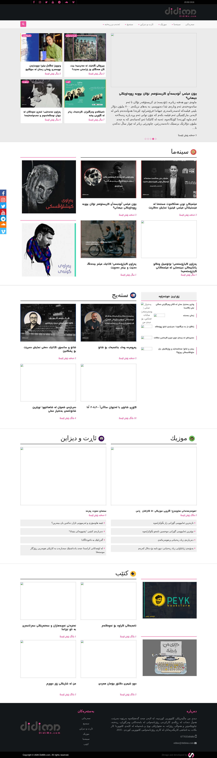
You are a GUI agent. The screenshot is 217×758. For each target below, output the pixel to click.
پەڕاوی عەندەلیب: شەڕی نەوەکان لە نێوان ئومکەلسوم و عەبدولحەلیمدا (42, 114)
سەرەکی (189, 24)
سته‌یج (121, 294)
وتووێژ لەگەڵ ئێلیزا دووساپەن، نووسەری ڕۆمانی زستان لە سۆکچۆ (43, 68)
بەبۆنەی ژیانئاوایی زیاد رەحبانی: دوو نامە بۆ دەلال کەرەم (165, 548)
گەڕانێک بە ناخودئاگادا (92, 540)
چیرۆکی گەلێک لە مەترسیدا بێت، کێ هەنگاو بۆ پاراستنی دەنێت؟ (87, 68)
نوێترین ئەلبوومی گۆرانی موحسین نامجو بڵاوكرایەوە (167, 531)
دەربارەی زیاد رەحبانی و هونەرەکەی (175, 540)
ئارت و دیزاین (146, 24)
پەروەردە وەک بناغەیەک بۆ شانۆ (186, 93)
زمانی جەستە (188, 315)
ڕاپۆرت (25, 82)
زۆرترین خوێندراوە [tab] (169, 296)
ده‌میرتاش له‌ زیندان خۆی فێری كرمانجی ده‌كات (174, 338)
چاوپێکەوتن (27, 36)
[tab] (48, 155)
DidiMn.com (44, 754)
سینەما (177, 24)
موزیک (163, 24)
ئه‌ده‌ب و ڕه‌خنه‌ (112, 24)
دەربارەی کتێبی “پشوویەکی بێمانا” (85, 531)
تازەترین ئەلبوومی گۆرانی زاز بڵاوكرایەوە (173, 523)
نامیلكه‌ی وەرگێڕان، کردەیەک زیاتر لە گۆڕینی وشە (86, 114)
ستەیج (129, 24)
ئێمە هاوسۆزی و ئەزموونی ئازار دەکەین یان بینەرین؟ (77, 523)
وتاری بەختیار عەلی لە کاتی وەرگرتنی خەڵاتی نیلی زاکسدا (175, 306)
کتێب (68, 82)
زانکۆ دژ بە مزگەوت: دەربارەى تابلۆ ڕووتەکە (174, 326)
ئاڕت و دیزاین (71, 36)
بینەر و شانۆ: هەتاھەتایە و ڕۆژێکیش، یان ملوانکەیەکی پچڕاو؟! (176, 350)
